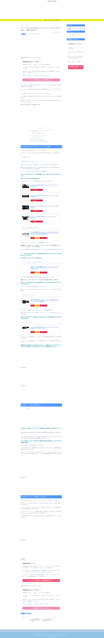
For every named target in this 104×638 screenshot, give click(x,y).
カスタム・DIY (49, 634)
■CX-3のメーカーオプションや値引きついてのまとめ (40, 141)
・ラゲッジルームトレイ (36, 138)
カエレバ (34, 198)
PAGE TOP (52, 630)
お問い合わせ (65, 634)
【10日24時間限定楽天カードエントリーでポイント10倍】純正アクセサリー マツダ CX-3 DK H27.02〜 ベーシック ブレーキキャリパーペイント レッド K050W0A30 (44, 300)
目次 (40, 128)
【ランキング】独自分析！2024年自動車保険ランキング (41, 79)
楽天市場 (32, 189)
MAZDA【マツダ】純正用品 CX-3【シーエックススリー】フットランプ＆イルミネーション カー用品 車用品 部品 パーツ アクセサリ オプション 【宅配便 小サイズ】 (44, 267)
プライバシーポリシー (57, 634)
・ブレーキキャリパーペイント (37, 136)
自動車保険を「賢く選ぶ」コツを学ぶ (41, 608)
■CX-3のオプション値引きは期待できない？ (38, 139)
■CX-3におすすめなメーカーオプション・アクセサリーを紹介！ (42, 130)
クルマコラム (43, 634)
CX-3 (27, 613)
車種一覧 (23, 613)
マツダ (30, 613)
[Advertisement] (52, 10)
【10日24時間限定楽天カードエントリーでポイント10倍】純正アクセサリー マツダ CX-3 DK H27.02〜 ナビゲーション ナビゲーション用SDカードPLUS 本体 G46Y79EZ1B (44, 233)
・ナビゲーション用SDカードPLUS (38, 133)
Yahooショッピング (39, 189)
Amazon (37, 272)
